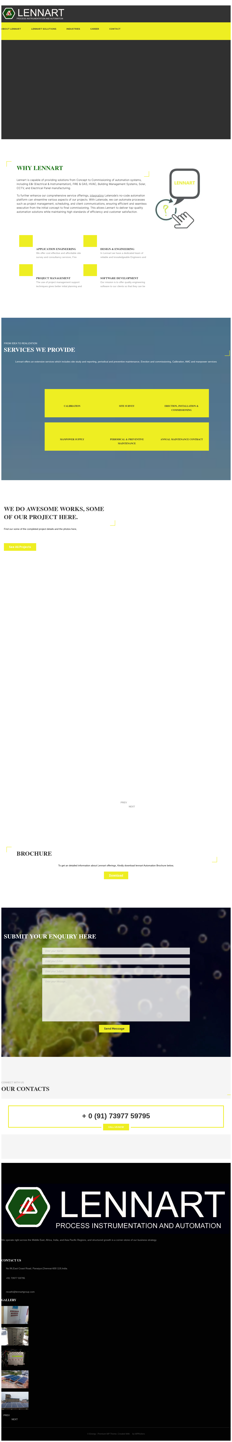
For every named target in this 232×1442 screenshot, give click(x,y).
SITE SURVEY (127, 406)
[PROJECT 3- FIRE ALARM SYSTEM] (15, 1358)
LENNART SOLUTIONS (43, 29)
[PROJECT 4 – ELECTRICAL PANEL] (15, 1336)
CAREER (94, 29)
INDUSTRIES (73, 29)
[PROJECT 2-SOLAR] (15, 1379)
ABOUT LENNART (11, 29)
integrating (97, 195)
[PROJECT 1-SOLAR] (15, 1401)
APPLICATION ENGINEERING (56, 249)
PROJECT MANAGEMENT (53, 278)
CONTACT (115, 29)
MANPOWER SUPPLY (72, 439)
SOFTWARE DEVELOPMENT (119, 278)
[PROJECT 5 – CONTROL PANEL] (15, 1315)
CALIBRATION (72, 406)
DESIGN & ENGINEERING (117, 249)
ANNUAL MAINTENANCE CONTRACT (181, 439)
